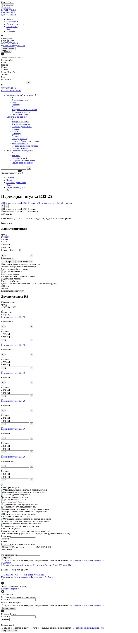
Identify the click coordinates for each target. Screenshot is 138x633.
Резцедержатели (19, 138)
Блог (8, 29)
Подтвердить (7, 5)
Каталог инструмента (11, 90)
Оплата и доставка (15, 24)
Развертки (16, 105)
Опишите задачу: (9, 555)
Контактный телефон (11, 602)
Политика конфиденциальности (16, 577)
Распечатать (6, 223)
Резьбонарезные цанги (22, 163)
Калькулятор (12, 26)
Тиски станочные (20, 143)
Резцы (15, 107)
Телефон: (5, 539)
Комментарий (7, 625)
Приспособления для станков (25, 141)
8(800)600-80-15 (8, 88)
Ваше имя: (6, 536)
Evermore (5, 237)
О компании (12, 22)
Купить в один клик (24, 262)
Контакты (10, 31)
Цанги (15, 131)
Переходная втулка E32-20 (13, 457)
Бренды (9, 19)
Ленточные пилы (20, 114)
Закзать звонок (8, 48)
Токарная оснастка (20, 122)
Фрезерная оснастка (21, 124)
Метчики (16, 155)
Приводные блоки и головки (25, 146)
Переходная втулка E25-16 (13, 373)
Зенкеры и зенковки (21, 112)
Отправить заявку (9, 631)
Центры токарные (20, 148)
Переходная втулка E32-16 (13, 429)
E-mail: (4, 541)
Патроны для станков (22, 126)
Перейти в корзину (10, 589)
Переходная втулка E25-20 (13, 401)
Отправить (6, 558)
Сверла (15, 102)
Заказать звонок (8, 173)
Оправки (16, 129)
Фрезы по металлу (20, 100)
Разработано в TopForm (42, 577)
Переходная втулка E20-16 (13, 345)
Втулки (15, 136)
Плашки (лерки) (19, 158)
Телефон (5, 619)
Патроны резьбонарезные (23, 160)
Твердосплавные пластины (24, 109)
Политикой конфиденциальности (88, 560)
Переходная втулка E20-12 (13, 317)
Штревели (16, 134)
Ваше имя (5, 599)
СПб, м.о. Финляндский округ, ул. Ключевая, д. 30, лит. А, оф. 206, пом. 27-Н (36, 565)
